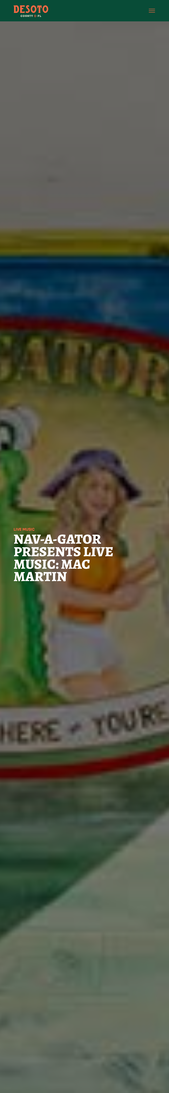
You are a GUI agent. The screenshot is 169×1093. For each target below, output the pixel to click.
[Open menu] (151, 10)
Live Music (24, 529)
